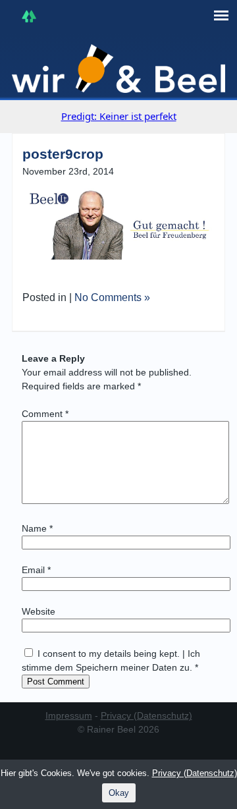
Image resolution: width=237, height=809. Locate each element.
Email (36, 570)
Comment (45, 413)
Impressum (68, 715)
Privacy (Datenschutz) (146, 715)
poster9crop (62, 153)
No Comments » (112, 297)
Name (37, 528)
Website (38, 611)
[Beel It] (118, 68)
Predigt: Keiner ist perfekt (118, 116)
